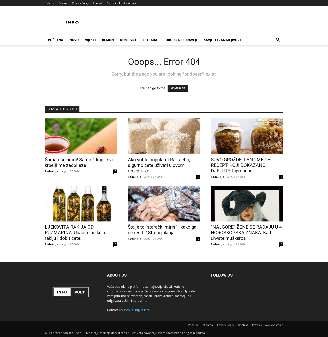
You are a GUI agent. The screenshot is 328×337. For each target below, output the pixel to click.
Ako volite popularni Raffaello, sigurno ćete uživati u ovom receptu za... (159, 165)
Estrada (150, 40)
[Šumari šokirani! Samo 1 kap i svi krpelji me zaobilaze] (81, 136)
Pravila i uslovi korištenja (121, 3)
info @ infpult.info (137, 310)
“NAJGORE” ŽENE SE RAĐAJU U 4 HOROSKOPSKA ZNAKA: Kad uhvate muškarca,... (246, 232)
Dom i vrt (128, 40)
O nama (63, 3)
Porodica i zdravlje (181, 40)
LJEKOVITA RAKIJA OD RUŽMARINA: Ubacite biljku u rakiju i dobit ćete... (75, 232)
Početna (49, 3)
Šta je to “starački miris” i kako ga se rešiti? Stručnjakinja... (162, 229)
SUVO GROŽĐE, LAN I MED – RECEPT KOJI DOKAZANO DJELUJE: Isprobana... (241, 165)
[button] (277, 40)
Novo (74, 40)
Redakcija (51, 171)
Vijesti (90, 40)
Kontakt (97, 3)
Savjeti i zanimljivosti (223, 40)
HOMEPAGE (178, 88)
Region (108, 40)
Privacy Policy (80, 3)
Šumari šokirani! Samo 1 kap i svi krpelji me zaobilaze (79, 162)
